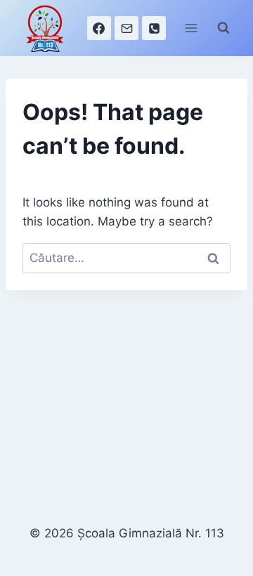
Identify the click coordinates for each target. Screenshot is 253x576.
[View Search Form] (223, 28)
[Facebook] (99, 28)
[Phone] (154, 28)
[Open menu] (191, 28)
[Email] (126, 28)
